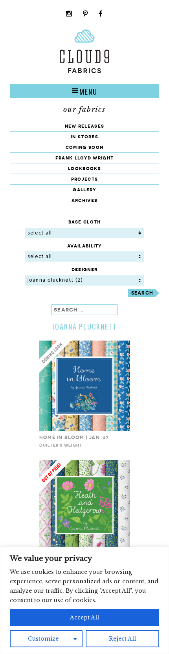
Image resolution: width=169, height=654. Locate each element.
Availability (84, 246)
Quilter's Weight (61, 445)
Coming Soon (84, 147)
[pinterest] (85, 14)
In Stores (84, 136)
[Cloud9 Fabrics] (84, 71)
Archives (84, 200)
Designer (84, 269)
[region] (84, 600)
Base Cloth (84, 222)
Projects (84, 179)
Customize (43, 638)
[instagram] (69, 14)
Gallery (84, 189)
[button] (84, 90)
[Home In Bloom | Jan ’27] (84, 429)
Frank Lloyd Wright (84, 158)
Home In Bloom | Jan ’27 (74, 437)
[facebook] (101, 14)
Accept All (84, 617)
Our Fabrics (84, 109)
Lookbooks (84, 168)
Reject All (122, 638)
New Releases (85, 126)
